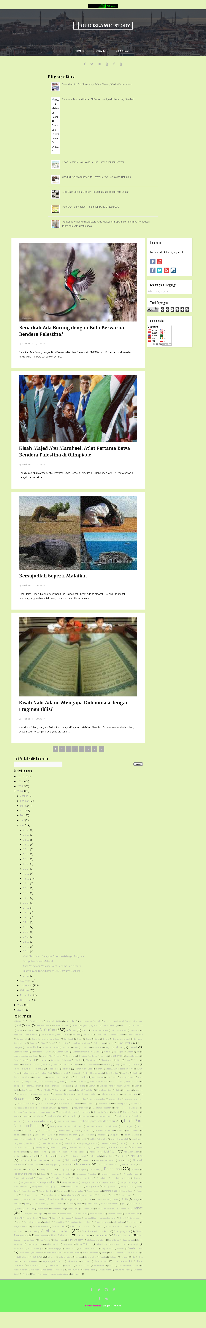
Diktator (106, 1052)
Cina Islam (66, 1047)
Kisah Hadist (70, 1116)
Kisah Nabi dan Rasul (103, 1116)
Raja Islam (30, 1209)
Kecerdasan (24, 1098)
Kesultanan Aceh (81, 1108)
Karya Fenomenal (40, 1094)
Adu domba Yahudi (61, 1025)
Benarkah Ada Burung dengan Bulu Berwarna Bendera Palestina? (71, 331)
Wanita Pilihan (89, 1270)
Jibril (137, 1086)
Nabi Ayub (18, 1156)
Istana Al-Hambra (34, 1086)
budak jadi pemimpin (81, 1043)
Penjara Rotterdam (109, 1182)
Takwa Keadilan (116, 1253)
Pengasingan (42, 1178)
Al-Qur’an (71, 1030)
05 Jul (26, 849)
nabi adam (94, 1152)
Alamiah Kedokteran (99, 1030)
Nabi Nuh (24, 1160)
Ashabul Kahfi (117, 1035)
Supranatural (107, 1248)
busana (111, 1043)
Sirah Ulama (122, 1235)
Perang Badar (92, 1186)
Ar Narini (77, 1035)
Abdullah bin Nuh (54, 1021)
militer (122, 1143)
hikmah (99, 1069)
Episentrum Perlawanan (61, 1060)
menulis (104, 1143)
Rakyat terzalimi (58, 1209)
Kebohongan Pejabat (87, 1094)
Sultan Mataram (84, 1244)
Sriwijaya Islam (75, 1240)
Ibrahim (136, 1073)
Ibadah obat (77, 1073)
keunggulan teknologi (68, 1112)
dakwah (119, 1047)
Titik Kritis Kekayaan (30, 1261)
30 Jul (26, 951)
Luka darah (39, 1135)
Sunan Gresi (19, 1248)
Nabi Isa (61, 1156)
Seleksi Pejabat (133, 1222)
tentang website (66, 1257)
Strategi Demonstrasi (96, 1240)
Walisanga (60, 1270)
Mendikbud (70, 1143)
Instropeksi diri (30, 1081)
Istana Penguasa (52, 1086)
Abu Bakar (70, 1021)
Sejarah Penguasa (102, 1222)
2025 (20, 1004)
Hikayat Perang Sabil (83, 1069)
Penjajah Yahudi (47, 1182)
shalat (99, 1226)
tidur (134, 1257)
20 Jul (26, 903)
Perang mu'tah (76, 1191)
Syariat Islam (135, 1248)
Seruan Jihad (58, 1226)
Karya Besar (22, 1094)
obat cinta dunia (128, 1164)
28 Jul (26, 941)
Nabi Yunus (56, 1160)
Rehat (138, 1208)
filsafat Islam (91, 1060)
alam (84, 1030)
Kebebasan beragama (63, 1094)
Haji (117, 1064)
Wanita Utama (105, 1270)
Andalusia (18, 1035)
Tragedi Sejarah (48, 1261)
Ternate (103, 1257)
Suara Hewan (113, 1240)
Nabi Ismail (95, 1156)
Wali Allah (35, 1270)
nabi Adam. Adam (132, 1152)
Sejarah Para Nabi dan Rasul (80, 1222)
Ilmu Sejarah (97, 1077)
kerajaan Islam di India (27, 1108)
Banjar (79, 1039)
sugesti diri (38, 1244)
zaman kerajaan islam (60, 1274)
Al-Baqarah (31, 1030)
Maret (23, 805)
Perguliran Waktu (70, 1195)
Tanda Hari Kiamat (21, 1257)
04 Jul (26, 844)
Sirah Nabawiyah (56, 1231)
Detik (98, 1052)
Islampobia (18, 1086)
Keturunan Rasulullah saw (25, 1112)
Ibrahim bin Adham (22, 1077)
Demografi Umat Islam (82, 1052)
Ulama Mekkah (101, 1261)
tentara (79, 1257)
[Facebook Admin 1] (152, 270)
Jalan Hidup (80, 1086)
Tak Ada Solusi (72, 1253)
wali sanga (47, 1270)
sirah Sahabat (41, 1236)
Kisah (25, 1116)
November (26, 995)
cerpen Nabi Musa (50, 1047)
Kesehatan (65, 1108)
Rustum (54, 1218)
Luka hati (52, 1135)
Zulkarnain (76, 1274)
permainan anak (87, 1195)
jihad (16, 1090)
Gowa (76, 1064)
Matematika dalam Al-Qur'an (35, 1139)
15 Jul (26, 878)
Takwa (104, 1253)
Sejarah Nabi (59, 1222)
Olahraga (31, 1169)
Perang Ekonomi (110, 1186)
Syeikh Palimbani (53, 1252)
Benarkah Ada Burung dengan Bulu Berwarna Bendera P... (53, 970)
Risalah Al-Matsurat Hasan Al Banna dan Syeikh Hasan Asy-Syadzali (98, 99)
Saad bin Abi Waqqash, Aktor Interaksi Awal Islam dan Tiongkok (96, 177)
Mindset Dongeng (59, 1147)
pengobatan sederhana (121, 1178)
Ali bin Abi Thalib (119, 1030)
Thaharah (113, 1257)
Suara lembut (128, 1240)
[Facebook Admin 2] (152, 261)
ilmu (70, 1077)
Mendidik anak (32, 1143)
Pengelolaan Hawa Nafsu (82, 1178)
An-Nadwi (135, 1030)
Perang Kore (62, 1191)
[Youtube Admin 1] (166, 270)
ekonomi (104, 1056)
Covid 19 (86, 1047)
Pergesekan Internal (51, 1195)
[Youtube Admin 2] (159, 261)
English (43, 1060)
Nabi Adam (110, 1151)
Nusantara (83, 1164)
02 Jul (26, 834)
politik (115, 1199)
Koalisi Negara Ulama (46, 1130)
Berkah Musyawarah (121, 1039)
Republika (52, 1214)
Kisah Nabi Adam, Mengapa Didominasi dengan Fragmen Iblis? (74, 706)
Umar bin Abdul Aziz (123, 1261)
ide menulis (39, 1077)
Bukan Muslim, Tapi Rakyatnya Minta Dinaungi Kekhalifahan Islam (97, 84)
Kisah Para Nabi (123, 1116)
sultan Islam (68, 1244)
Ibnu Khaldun (112, 1073)
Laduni (120, 1130)
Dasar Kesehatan (21, 1052)
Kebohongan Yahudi (110, 1094)
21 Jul (26, 907)
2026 (20, 1009)
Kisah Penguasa (127, 1126)
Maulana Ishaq (57, 1139)
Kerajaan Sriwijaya (49, 1108)
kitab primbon (28, 1130)
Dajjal (108, 1047)
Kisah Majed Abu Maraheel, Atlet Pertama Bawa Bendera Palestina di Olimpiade (74, 451)
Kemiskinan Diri (104, 1103)
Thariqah (124, 1257)
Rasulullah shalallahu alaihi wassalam (113, 1209)
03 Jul (26, 839)
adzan (75, 1025)
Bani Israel (68, 1039)
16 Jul (26, 883)
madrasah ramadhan (68, 1135)
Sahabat (78, 1218)
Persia (113, 1195)
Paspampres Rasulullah (61, 1174)
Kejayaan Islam (115, 1099)
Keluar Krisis (88, 1103)
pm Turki (88, 1199)
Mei (22, 815)
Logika (28, 1135)
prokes (70, 1204)
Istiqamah (67, 1086)
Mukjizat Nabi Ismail (38, 1152)
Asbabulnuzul (101, 1035)
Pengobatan (102, 1178)
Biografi (52, 1043)
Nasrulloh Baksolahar (105, 1160)
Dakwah (133, 1047)
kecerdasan (130, 1094)
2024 (20, 791)
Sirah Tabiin (83, 1235)
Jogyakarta (59, 1090)
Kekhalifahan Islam (45, 1103)
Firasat (137, 1060)
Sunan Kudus (70, 1248)
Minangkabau (42, 1147)
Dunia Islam (70, 1056)
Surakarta (120, 1248)
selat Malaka (118, 1222)
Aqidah (66, 1035)
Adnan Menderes (42, 1025)
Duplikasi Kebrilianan (88, 1056)
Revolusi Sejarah (97, 1214)
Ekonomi (116, 1055)
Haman (126, 1064)
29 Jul (26, 946)
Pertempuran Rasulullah (34, 1199)
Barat (97, 1039)
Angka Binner (31, 1035)
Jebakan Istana (106, 1086)
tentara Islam (90, 1257)
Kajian (118, 1090)
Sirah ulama (101, 1235)
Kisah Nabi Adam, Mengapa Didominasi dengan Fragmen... (54, 956)
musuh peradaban (79, 1152)
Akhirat (20, 1030)
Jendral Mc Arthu (124, 1086)
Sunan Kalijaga (54, 1248)
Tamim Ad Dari (133, 1253)
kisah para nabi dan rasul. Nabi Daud (66, 1126)
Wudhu (26, 1274)
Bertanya (33, 1043)
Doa (138, 1052)
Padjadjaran (81, 1169)
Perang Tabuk (127, 1191)
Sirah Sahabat (59, 1235)
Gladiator (67, 1064)
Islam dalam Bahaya (98, 1081)
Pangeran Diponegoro (25, 1174)
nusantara (66, 1164)
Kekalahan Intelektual (25, 1103)
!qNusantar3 (19, 1021)
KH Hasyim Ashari (101, 1112)
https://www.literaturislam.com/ (119, 1069)
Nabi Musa (137, 1156)
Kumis (77, 1130)
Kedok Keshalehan (97, 1099)
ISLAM (71, 1081)
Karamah (139, 1090)
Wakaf (137, 1265)
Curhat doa (98, 1047)
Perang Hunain (127, 1186)
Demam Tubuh (63, 1052)
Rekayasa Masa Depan (34, 1214)
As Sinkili (88, 1035)
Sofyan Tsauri (29, 1240)
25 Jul (26, 927)
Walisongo (73, 1269)
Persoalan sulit (125, 1195)
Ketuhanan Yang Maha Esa (127, 1108)
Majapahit (114, 1135)
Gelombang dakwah (51, 1064)
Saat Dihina (66, 1218)
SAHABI (123, 1218)
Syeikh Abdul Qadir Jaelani (30, 1253)
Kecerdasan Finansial (55, 1099)
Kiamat (17, 1116)
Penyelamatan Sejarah (130, 1182)
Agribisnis (95, 1025)
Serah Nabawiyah (40, 1226)
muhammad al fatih (118, 1147)
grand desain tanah (90, 1064)
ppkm (26, 1204)
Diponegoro (118, 1052)
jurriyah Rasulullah (85, 1090)
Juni (22, 820)
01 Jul (26, 830)
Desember (26, 1000)
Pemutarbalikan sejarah (23, 1178)
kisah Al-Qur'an (54, 1116)
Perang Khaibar (28, 1191)
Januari (24, 796)
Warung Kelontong (122, 1270)
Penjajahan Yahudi (90, 1182)
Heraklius (38, 1069)
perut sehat (75, 1199)
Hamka (135, 1064)
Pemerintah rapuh (131, 1174)
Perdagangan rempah (31, 1195)
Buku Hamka (99, 1043)
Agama (84, 1025)
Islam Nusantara (133, 1081)
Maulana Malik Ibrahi (77, 1139)
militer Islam (134, 1143)
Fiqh (119, 1060)
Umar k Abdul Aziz (36, 1265)
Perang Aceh (37, 1186)
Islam (62, 1081)
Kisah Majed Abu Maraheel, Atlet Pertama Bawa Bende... (53, 966)
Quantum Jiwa (136, 1204)
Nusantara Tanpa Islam (108, 1164)
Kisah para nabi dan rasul (99, 1121)
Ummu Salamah (54, 1265)
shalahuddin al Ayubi (81, 1226)
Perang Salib (110, 1191)
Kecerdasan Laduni (78, 1099)
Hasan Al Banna (22, 1069)
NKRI (120, 1160)
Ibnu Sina (125, 1073)
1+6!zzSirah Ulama (35, 1021)
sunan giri (134, 1244)
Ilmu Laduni (82, 1077)
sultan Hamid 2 (52, 1244)
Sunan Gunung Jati (36, 1248)
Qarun (124, 1204)
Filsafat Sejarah (107, 1060)
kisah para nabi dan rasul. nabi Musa (101, 1126)
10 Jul (26, 873)
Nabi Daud (31, 1156)
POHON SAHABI (102, 1199)
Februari (25, 801)
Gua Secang (107, 1064)
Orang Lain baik (47, 1169)
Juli (22, 825)
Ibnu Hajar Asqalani (94, 1073)
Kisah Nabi (86, 1116)
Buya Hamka (125, 1043)
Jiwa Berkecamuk (28, 1090)
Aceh (18, 1025)
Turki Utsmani (73, 1261)
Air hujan (124, 1025)
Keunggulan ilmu (47, 1112)
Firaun (16, 1064)
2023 (20, 786)
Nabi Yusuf (71, 1160)
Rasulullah (72, 1209)
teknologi (51, 1257)
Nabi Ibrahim (47, 1156)
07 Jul (26, 859)
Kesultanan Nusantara (101, 1108)
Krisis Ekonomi (65, 1130)
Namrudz (87, 1160)
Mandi (16, 1139)
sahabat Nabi (91, 1218)
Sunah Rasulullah (118, 1244)
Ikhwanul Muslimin (56, 1077)
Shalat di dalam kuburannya (118, 1226)
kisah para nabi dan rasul (37, 1121)
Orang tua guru (65, 1169)
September (26, 985)
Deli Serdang (37, 1052)
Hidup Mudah (54, 1069)
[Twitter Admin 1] (159, 270)
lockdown (18, 1135)
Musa (53, 1152)
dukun (59, 1056)
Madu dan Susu (88, 1135)
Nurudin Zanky (34, 1164)
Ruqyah (44, 1218)
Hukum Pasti (46, 1073)
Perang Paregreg (94, 1191)
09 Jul (26, 868)
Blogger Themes (112, 1305)
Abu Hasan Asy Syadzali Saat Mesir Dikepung (123, 1021)
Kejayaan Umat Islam (134, 1099)
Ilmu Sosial (111, 1077)
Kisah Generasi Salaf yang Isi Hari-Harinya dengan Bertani (93, 162)
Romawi (18, 1218)
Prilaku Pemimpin (56, 1204)
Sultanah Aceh (102, 1244)
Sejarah (47, 1222)
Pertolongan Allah (57, 1199)
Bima (43, 1043)
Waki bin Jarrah (20, 1270)
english (32, 1060)
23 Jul (26, 917)
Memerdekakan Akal (119, 1139)
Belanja (106, 1039)
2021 (20, 776)
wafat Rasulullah (124, 1265)
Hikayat (66, 1069)
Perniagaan (102, 1195)
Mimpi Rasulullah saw (23, 1147)
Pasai (43, 1174)
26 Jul (26, 932)
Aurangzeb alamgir (134, 1035)
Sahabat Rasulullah (108, 1218)
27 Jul (26, 937)
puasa (79, 1204)
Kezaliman (85, 1112)
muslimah (63, 1152)
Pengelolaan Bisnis (60, 1178)
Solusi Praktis (59, 1240)
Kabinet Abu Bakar (104, 1090)
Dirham (130, 1052)
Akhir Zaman (137, 1025)
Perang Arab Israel (74, 1186)
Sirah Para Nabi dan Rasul (95, 1231)
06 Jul (26, 854)
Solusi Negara (44, 1240)
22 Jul (26, 912)
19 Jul (26, 898)
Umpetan (68, 1265)
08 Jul (26, 864)
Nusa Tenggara (50, 1164)
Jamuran (93, 1086)
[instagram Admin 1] (173, 270)
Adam (28, 1025)
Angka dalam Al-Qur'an (50, 1035)
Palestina (112, 1169)
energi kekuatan (133, 1056)
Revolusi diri (80, 1214)
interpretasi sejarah (48, 1081)
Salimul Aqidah (136, 1218)
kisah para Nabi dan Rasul (68, 1121)
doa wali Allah (47, 1056)
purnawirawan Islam (109, 1204)
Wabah (111, 1265)
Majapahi (102, 1135)
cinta (76, 1047)
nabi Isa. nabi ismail (77, 1156)
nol (128, 1160)
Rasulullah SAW (87, 1209)
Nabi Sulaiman (40, 1160)
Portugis (17, 1204)
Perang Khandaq (46, 1191)
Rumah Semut (32, 1218)
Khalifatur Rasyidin (131, 1112)
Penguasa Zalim (28, 1182)
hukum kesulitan (30, 1073)
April (22, 810)
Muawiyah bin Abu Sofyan (81, 1147)
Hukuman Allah (61, 1073)
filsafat (78, 1060)
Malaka (137, 1135)
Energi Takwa (19, 1060)
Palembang (95, 1169)
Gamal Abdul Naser (30, 1064)
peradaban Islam (21, 1186)
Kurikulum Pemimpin (105, 1130)
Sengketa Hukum (21, 1226)
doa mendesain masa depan (26, 1056)
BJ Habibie (63, 1043)
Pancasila (135, 1169)
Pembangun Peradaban (86, 1174)
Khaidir (116, 1112)
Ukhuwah (86, 1261)
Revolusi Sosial (114, 1214)
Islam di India (116, 1081)
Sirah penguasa (122, 1231)
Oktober (25, 990)
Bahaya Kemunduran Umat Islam (46, 1039)
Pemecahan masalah (110, 1174)
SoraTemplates (93, 1305)
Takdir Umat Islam (90, 1253)
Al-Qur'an (47, 1029)
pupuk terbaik (91, 1204)
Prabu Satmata (39, 1204)
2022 (20, 781)
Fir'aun (127, 1060)
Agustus (24, 980)
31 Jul (26, 975)
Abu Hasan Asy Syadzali (89, 1021)
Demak (49, 1051)
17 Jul (26, 888)
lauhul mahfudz (133, 1130)
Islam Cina (81, 1081)
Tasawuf (37, 1256)
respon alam (65, 1214)
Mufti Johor (100, 1147)
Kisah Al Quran (38, 1116)
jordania (70, 1090)
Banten (88, 1039)
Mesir (113, 1143)
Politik (125, 1199)
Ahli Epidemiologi (110, 1025)
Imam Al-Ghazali (127, 1077)
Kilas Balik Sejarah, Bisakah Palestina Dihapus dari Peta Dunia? (95, 191)
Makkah (127, 1135)
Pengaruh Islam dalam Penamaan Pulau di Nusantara (90, 206)
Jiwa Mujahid (45, 1090)
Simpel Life (32, 1231)
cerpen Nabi (32, 1047)
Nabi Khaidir (108, 1156)
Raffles (19, 1209)
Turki (61, 1261)
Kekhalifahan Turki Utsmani (68, 1103)
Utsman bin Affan (82, 1265)
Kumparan (88, 1130)
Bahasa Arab (22, 1039)
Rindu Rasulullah (132, 1214)
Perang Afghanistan (54, 1186)
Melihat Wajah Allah (98, 1139)
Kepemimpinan (120, 1103)
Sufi (28, 1244)
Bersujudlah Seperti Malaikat (53, 576)
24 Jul (26, 922)
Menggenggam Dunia (88, 1143)
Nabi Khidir (122, 1156)
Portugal (136, 1199)
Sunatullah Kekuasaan (89, 1248)
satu (18, 1222)
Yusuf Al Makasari (40, 1274)
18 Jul (26, 893)
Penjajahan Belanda (70, 1182)
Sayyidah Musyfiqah (32, 1222)
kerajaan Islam (137, 1103)
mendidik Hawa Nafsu (51, 1143)
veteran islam (99, 1265)
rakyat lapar (43, 1209)
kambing (128, 1090)
